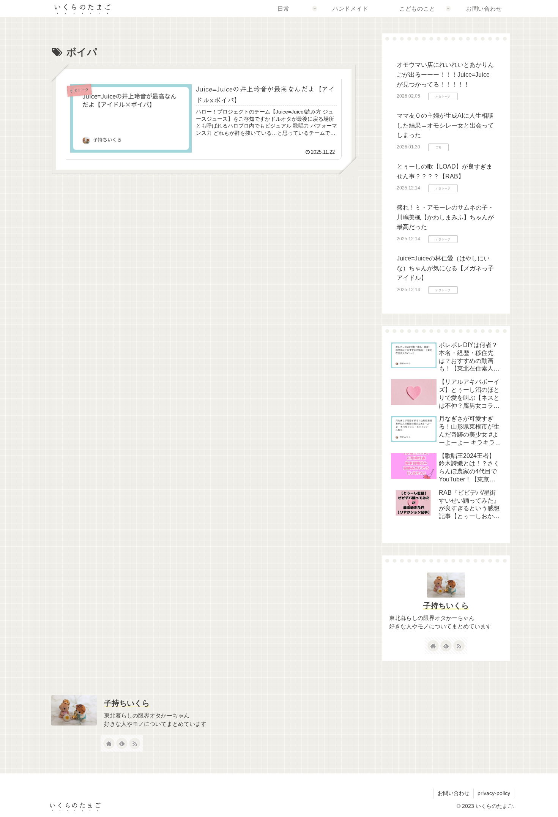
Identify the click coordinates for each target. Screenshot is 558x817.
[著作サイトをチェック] (433, 646)
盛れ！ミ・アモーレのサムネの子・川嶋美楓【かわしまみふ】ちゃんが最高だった (445, 217)
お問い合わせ (454, 793)
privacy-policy (494, 793)
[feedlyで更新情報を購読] (446, 646)
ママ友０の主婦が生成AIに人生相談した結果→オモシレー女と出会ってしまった (445, 125)
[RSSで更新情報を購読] (459, 646)
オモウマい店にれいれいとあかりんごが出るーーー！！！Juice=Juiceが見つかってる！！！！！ (445, 74)
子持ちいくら (446, 605)
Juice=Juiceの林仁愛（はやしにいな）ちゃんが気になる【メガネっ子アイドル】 (445, 268)
